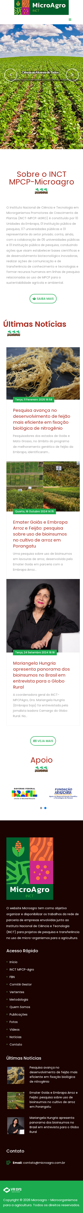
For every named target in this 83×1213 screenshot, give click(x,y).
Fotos (14, 1022)
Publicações (18, 1014)
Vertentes (17, 992)
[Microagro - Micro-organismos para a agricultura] (41, 7)
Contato (16, 1044)
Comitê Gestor (21, 984)
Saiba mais (45, 299)
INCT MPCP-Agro (22, 969)
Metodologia (19, 999)
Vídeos (15, 1029)
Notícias (15, 1037)
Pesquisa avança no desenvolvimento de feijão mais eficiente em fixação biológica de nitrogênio (41, 419)
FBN (12, 977)
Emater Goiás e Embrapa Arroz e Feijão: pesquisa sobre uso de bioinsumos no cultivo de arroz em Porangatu (40, 534)
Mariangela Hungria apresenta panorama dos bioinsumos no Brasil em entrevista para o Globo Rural (41, 675)
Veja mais (45, 741)
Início (13, 962)
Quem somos (20, 1007)
